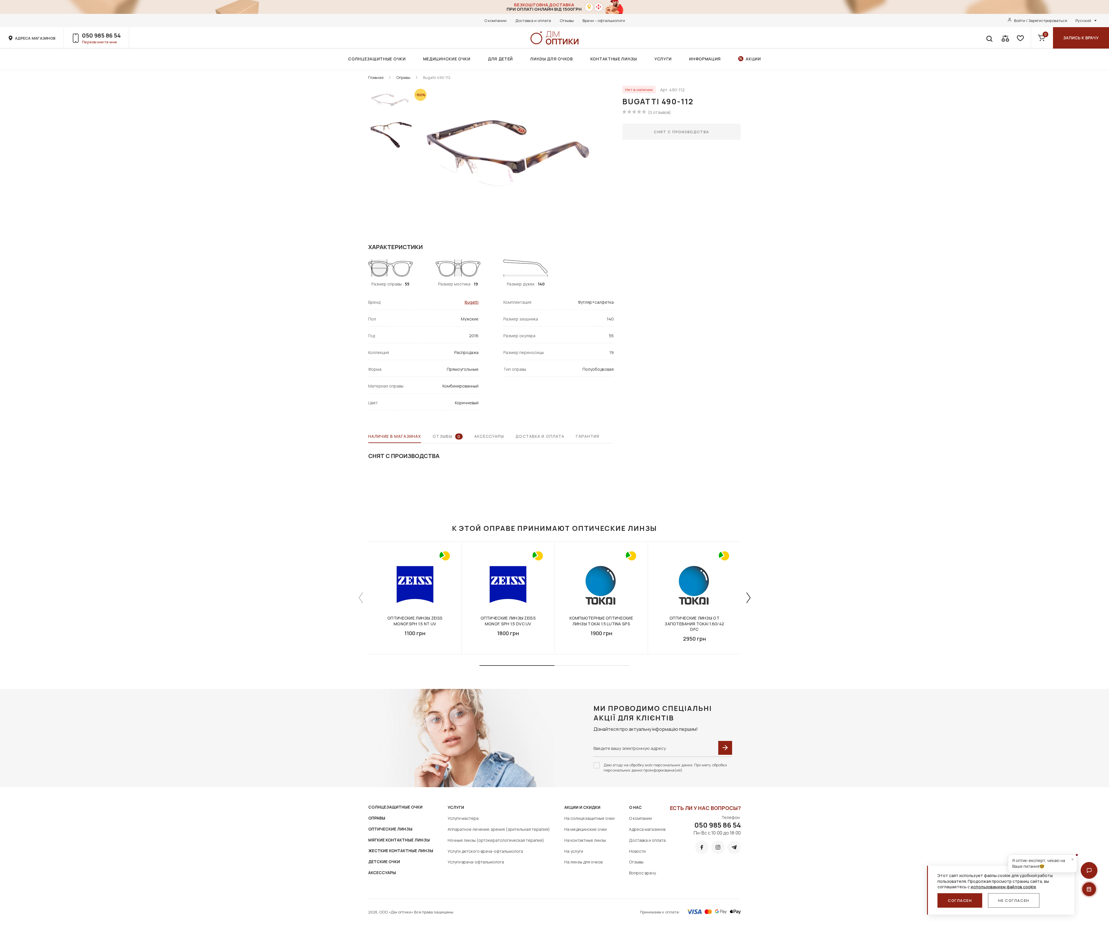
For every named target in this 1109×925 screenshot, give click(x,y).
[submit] (725, 748)
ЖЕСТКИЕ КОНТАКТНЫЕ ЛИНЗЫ (400, 850)
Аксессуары (489, 436)
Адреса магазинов (647, 829)
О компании (495, 20)
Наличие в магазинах (394, 436)
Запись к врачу (1081, 37)
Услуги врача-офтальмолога (476, 862)
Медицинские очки (446, 59)
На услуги (573, 851)
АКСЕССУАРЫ (382, 872)
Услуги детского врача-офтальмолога (485, 851)
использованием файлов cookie (1003, 886)
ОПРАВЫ (376, 818)
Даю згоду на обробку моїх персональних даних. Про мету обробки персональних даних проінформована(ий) (665, 767)
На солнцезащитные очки (589, 818)
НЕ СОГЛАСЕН (1013, 900)
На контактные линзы (585, 840)
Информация (705, 59)
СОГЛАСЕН (960, 900)
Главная (376, 77)
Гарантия (587, 436)
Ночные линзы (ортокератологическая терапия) (496, 840)
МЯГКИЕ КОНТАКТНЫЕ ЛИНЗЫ (399, 840)
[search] (989, 38)
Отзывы (567, 20)
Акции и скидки (582, 807)
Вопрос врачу (642, 873)
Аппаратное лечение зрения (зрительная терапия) (499, 829)
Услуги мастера (463, 818)
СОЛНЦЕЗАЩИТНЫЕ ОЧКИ (395, 807)
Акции (753, 59)
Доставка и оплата (533, 20)
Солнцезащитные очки (376, 59)
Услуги (663, 59)
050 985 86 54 (101, 35)
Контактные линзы (613, 59)
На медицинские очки (585, 829)
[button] (1089, 870)
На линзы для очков (583, 862)
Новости (637, 851)
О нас (635, 807)
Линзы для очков (551, 59)
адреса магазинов (35, 38)
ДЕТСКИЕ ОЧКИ (384, 861)
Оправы (403, 77)
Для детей (500, 59)
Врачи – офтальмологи (604, 20)
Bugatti (472, 302)
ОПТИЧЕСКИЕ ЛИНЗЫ (390, 829)
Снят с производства (681, 131)
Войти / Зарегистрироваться (1040, 20)
